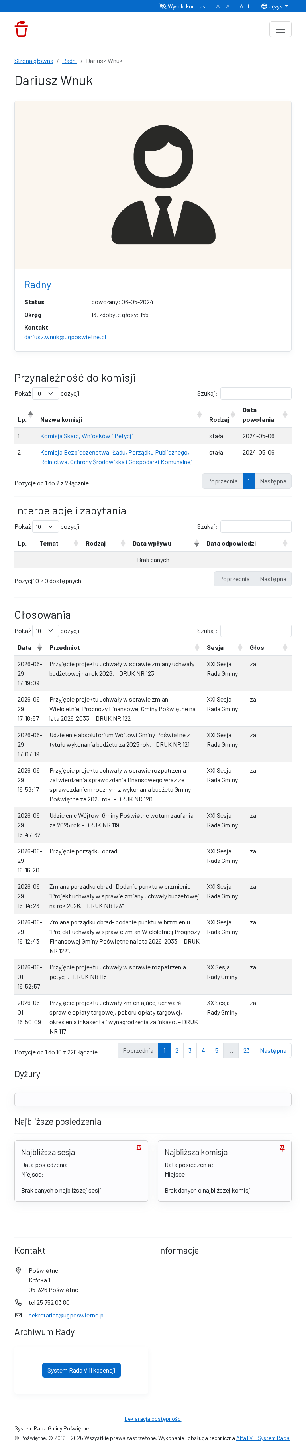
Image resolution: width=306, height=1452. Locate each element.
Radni (69, 60)
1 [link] (249, 481)
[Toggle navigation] (280, 29)
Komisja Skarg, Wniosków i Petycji (86, 435)
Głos (257, 647)
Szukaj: (207, 393)
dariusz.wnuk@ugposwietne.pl (65, 336)
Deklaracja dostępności (153, 1418)
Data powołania (258, 414)
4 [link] (203, 1050)
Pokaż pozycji (47, 393)
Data (24, 647)
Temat (49, 543)
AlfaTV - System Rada (263, 1437)
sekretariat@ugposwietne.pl (67, 1315)
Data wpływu (152, 543)
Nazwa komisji (61, 419)
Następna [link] (273, 1050)
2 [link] (176, 1050)
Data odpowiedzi (231, 543)
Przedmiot (64, 647)
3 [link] (190, 1050)
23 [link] (246, 1050)
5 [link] (216, 1050)
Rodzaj (219, 419)
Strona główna (33, 60)
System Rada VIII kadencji (81, 1370)
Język (275, 6)
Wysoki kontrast (187, 6)
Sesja (215, 647)
